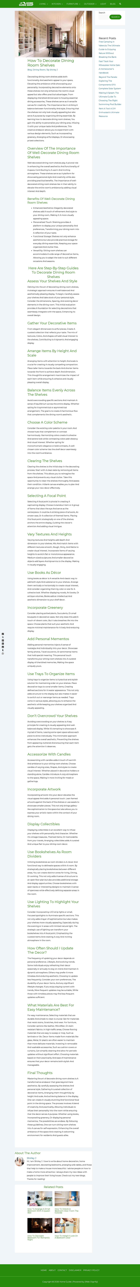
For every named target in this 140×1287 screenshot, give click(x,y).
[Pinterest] (3, 640)
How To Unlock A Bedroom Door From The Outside (66, 1211)
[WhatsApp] (3, 653)
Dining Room (39, 70)
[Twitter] (3, 637)
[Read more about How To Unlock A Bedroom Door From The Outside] (67, 1198)
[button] (120, 4)
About (52, 1270)
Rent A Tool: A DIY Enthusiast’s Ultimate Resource (109, 112)
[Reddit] (3, 647)
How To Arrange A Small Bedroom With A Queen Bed (38, 1211)
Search (102, 13)
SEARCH (115, 17)
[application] (47, 4)
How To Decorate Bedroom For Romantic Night (38, 1238)
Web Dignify (91, 1282)
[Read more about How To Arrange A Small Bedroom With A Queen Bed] (39, 1198)
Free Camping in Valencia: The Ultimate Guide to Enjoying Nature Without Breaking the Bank (109, 49)
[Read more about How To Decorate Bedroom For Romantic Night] (39, 1225)
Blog (29, 70)
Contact (62, 1270)
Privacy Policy (91, 1270)
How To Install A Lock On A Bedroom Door (66, 1237)
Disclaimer (75, 1270)
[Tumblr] (3, 650)
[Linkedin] (3, 643)
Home (44, 1270)
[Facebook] (3, 634)
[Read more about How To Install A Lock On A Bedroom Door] (67, 1225)
